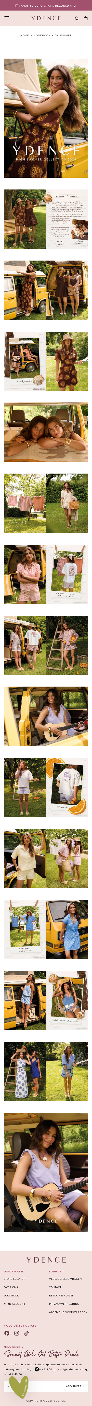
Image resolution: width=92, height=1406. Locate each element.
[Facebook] (7, 1333)
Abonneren (75, 1386)
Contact (55, 1287)
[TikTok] (26, 1333)
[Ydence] (46, 1260)
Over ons (11, 1287)
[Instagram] (17, 1333)
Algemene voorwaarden (68, 1312)
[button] (7, 18)
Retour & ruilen (61, 1295)
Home (24, 35)
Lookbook (11, 1295)
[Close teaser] (36, 1369)
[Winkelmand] (85, 18)
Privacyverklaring (64, 1303)
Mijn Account (14, 1303)
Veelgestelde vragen (65, 1278)
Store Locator (15, 1278)
